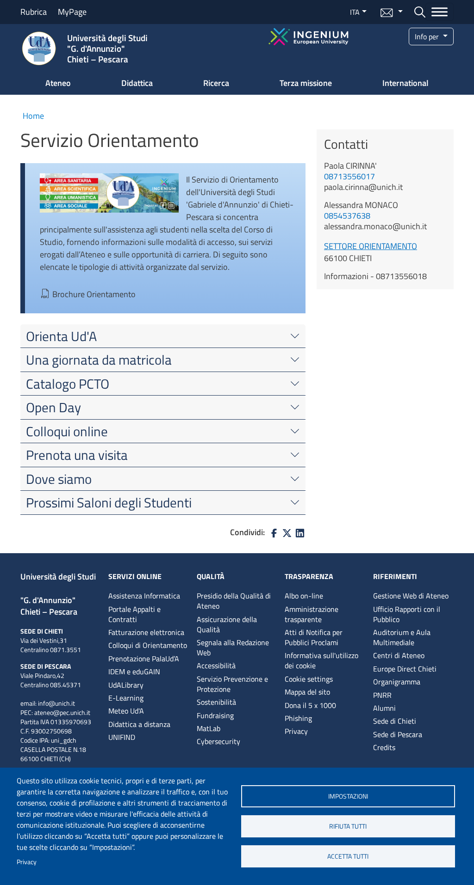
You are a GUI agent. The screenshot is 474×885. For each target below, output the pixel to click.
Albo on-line (304, 595)
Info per (428, 36)
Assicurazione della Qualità (227, 624)
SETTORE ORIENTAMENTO (370, 246)
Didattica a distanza (139, 724)
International (405, 83)
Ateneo (58, 83)
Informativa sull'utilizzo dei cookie (321, 660)
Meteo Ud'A (126, 710)
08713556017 (349, 176)
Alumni (384, 708)
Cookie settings (309, 678)
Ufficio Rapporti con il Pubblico (406, 614)
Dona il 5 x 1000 (310, 705)
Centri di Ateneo (398, 655)
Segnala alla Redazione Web (233, 647)
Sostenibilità (216, 702)
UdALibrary (125, 684)
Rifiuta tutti (348, 826)
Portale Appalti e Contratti (134, 614)
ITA (355, 12)
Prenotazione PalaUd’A (143, 658)
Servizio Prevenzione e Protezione (232, 684)
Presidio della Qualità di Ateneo (234, 600)
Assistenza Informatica (144, 595)
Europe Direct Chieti (405, 668)
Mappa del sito (307, 691)
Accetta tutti (347, 856)
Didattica (137, 83)
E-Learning (125, 697)
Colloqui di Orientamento (147, 645)
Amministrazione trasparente (311, 614)
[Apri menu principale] (439, 12)
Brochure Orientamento (94, 294)
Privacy (27, 862)
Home (33, 116)
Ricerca (216, 83)
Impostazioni (348, 796)
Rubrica (33, 12)
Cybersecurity (218, 741)
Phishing (298, 718)
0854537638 (347, 215)
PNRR (382, 695)
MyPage (72, 12)
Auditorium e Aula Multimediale (401, 637)
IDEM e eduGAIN (134, 671)
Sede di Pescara (397, 734)
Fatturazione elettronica (146, 632)
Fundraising (215, 715)
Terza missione (306, 83)
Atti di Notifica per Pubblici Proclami (314, 637)
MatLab (208, 728)
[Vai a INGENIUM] (308, 35)
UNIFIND (121, 737)
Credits (384, 747)
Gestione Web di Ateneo (411, 595)
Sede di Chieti (394, 720)
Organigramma (396, 681)
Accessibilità (216, 665)
